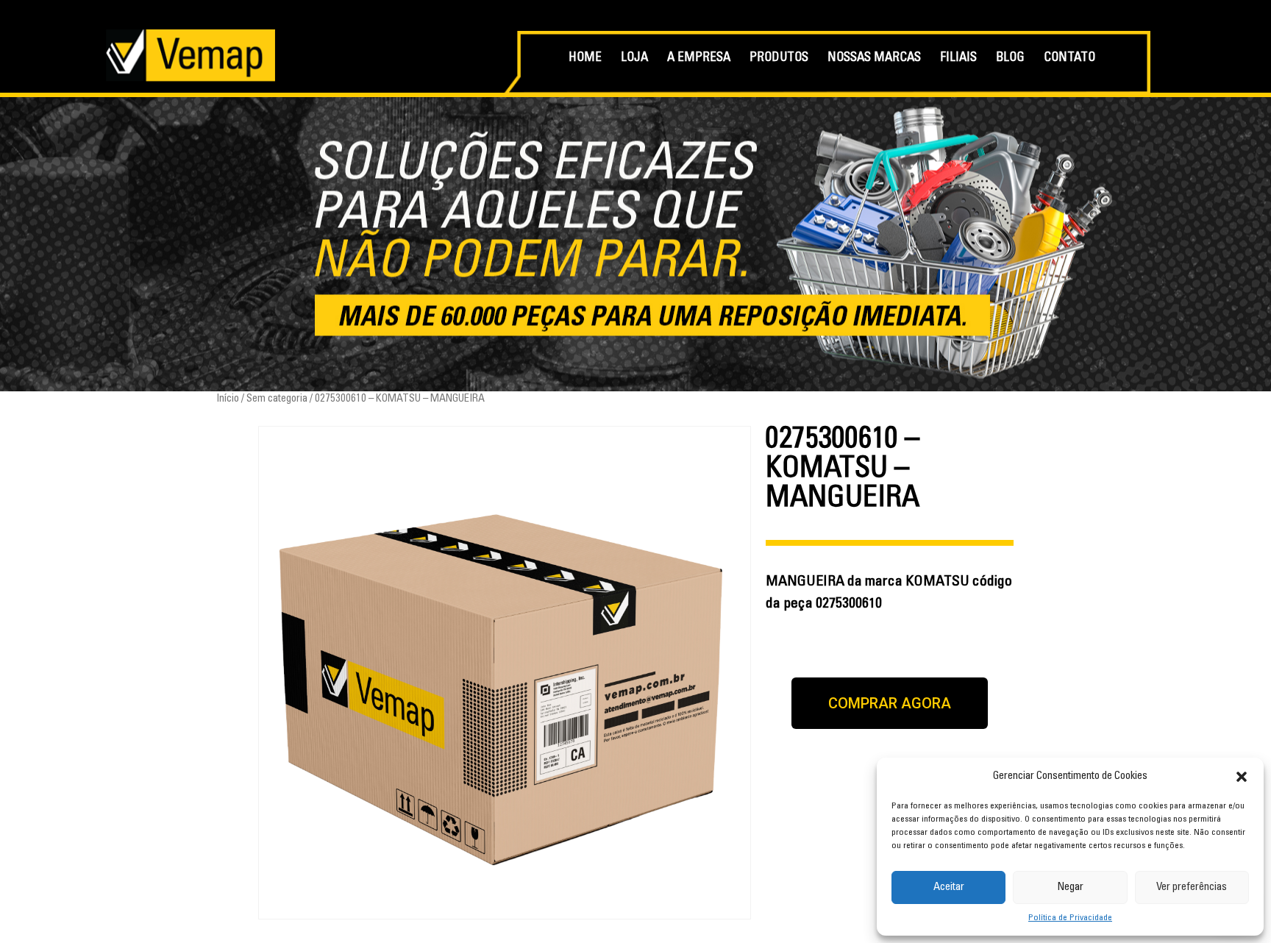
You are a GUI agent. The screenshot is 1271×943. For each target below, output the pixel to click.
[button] (1241, 776)
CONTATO (1069, 58)
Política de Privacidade (1070, 918)
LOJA (634, 58)
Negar (1070, 887)
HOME (585, 58)
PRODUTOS (779, 58)
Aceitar (948, 887)
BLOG (1010, 58)
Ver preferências (1191, 887)
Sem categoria (276, 399)
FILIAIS (958, 58)
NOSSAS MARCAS (874, 58)
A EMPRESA (698, 58)
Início (227, 399)
